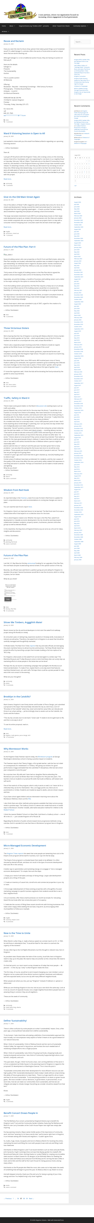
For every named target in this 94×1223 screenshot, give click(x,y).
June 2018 (76, 363)
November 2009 (78, 537)
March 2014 (77, 471)
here (56, 367)
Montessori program (45, 757)
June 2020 (76, 308)
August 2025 (77, 229)
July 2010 (76, 519)
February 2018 (78, 372)
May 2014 (76, 467)
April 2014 (76, 469)
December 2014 (78, 455)
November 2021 (78, 274)
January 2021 (77, 293)
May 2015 (76, 444)
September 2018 (78, 356)
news (7, 120)
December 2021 (78, 272)
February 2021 (78, 290)
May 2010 (76, 523)
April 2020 (76, 313)
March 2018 (77, 369)
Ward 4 (8, 476)
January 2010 (77, 532)
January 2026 (77, 218)
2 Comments (9, 685)
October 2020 (78, 299)
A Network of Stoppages (81, 86)
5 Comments (9, 316)
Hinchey (8, 609)
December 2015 (78, 428)
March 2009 (77, 555)
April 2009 (76, 553)
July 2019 (76, 333)
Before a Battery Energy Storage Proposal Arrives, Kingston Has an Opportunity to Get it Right (82, 91)
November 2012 (78, 485)
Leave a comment (11, 386)
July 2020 (76, 306)
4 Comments (9, 921)
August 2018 (77, 358)
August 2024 (77, 243)
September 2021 (78, 277)
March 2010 (77, 528)
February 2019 (78, 345)
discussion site (42, 406)
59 (27, 1199)
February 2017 (78, 399)
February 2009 (78, 557)
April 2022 (76, 268)
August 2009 (77, 544)
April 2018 (76, 367)
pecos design (23, 735)
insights (8, 231)
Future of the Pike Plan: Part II (19, 246)
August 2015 (77, 437)
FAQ (29, 799)
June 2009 (76, 548)
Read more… (8, 179)
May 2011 (76, 496)
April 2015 (76, 446)
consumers (9, 233)
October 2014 (78, 460)
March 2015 (77, 449)
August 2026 (77, 202)
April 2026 (76, 211)
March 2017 (77, 397)
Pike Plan (13, 609)
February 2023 (78, 259)
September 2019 (78, 329)
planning (8, 542)
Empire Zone (15, 920)
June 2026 (76, 207)
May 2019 (76, 338)
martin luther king (11, 1007)
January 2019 (77, 347)
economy (8, 920)
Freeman (24, 498)
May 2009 (76, 550)
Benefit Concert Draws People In (21, 1112)
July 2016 (76, 415)
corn (7, 384)
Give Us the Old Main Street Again (22, 196)
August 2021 (77, 279)
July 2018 (76, 360)
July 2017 (76, 388)
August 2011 (77, 489)
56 (18, 1199)
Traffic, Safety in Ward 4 (16, 397)
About (11, 26)
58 (24, 1199)
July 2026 (76, 204)
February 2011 (78, 503)
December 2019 (78, 322)
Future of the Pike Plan (16, 555)
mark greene (15, 735)
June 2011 (76, 494)
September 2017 (78, 383)
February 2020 (78, 317)
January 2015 (77, 453)
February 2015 (78, 451)
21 (84, 172)
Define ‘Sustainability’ (15, 1020)
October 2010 (78, 512)
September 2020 (78, 302)
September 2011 (78, 487)
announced (31, 563)
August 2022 (77, 263)
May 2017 (76, 392)
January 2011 (77, 505)
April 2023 (76, 254)
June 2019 (76, 335)
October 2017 (78, 381)
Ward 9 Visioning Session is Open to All (24, 133)
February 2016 (78, 424)
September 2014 (78, 462)
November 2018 (78, 351)
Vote (8, 599)
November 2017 (78, 378)
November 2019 (78, 324)
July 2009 (76, 546)
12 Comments (10, 737)
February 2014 (78, 474)
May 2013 (76, 478)
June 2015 (76, 442)
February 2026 (78, 216)
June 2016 (76, 417)
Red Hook (14, 542)
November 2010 (78, 510)
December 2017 (78, 376)
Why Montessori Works (16, 748)
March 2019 (77, 342)
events (7, 1185)
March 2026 (77, 213)
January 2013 (77, 483)
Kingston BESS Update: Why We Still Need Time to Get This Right (82, 61)
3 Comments (9, 1009)
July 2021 (76, 281)
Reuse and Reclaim (14, 40)
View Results (14, 599)
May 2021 (76, 286)
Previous (8, 1199)
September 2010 (78, 514)
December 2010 (78, 507)
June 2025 (76, 234)
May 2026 (76, 209)
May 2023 (76, 252)
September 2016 (78, 410)
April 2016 (76, 421)
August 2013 (77, 476)
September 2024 (78, 240)
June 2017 (76, 390)
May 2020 (76, 311)
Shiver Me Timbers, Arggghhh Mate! (23, 622)
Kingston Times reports (15, 853)
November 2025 (78, 222)
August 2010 (77, 516)
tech (29, 735)
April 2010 (76, 526)
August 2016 (77, 412)
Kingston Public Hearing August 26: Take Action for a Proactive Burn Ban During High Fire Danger (82, 81)
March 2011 (77, 501)
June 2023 (76, 249)
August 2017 (77, 385)
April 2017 (76, 394)
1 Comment (9, 122)
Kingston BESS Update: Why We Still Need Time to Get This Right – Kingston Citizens (82, 122)
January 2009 (77, 560)
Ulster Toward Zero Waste (61, 26)
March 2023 (77, 256)
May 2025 (76, 236)
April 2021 (76, 288)
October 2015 (78, 433)
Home (4, 26)
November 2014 (78, 458)
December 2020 (78, 295)
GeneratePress (59, 1220)
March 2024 (77, 245)
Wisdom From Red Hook (16, 489)
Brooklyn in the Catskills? (17, 696)
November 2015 (78, 430)
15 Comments (10, 611)
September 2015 (78, 435)
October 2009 (78, 539)
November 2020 (78, 297)
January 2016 (77, 426)
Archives (4, 31)
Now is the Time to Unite (17, 933)
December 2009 (78, 535)
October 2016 (78, 408)
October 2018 (78, 354)
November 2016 (78, 406)
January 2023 (77, 261)
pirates (8, 683)
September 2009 (78, 541)
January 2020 (77, 320)
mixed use (16, 233)
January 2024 (77, 247)
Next (31, 1199)
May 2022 (76, 265)
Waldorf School (9, 810)
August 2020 (77, 304)
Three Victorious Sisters (16, 328)
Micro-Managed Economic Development (25, 845)
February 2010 (78, 530)
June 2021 (76, 283)
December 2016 (78, 403)
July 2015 (76, 440)
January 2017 (77, 401)
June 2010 (76, 521)
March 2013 (77, 480)
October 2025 (78, 225)
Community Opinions (79, 26)
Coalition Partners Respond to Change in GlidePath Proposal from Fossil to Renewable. (81, 128)
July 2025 (76, 231)
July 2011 (76, 492)
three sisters (12, 384)
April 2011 (76, 498)
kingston (8, 735)
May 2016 (76, 419)
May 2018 (76, 365)
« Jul (75, 185)
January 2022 (77, 270)
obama (19, 1007)
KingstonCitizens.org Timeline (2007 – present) (34, 26)
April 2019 (76, 340)
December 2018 (78, 349)
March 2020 (77, 315)
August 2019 (77, 331)
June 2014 (76, 464)
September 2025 (78, 227)
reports (32, 646)
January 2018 (77, 374)
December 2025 (78, 220)
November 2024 (78, 238)
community (9, 183)
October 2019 (78, 326)
